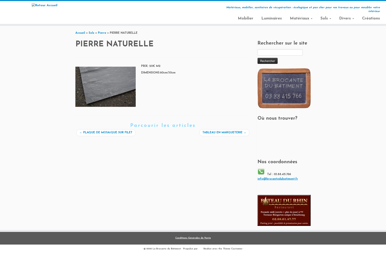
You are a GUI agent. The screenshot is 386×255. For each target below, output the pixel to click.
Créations (371, 18)
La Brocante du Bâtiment (167, 249)
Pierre (102, 33)
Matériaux (300, 18)
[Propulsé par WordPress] (199, 248)
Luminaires (271, 18)
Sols (324, 18)
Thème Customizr (232, 249)
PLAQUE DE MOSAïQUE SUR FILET (105, 132)
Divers (345, 18)
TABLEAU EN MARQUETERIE (224, 132)
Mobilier (245, 18)
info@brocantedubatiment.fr (278, 179)
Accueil (80, 33)
